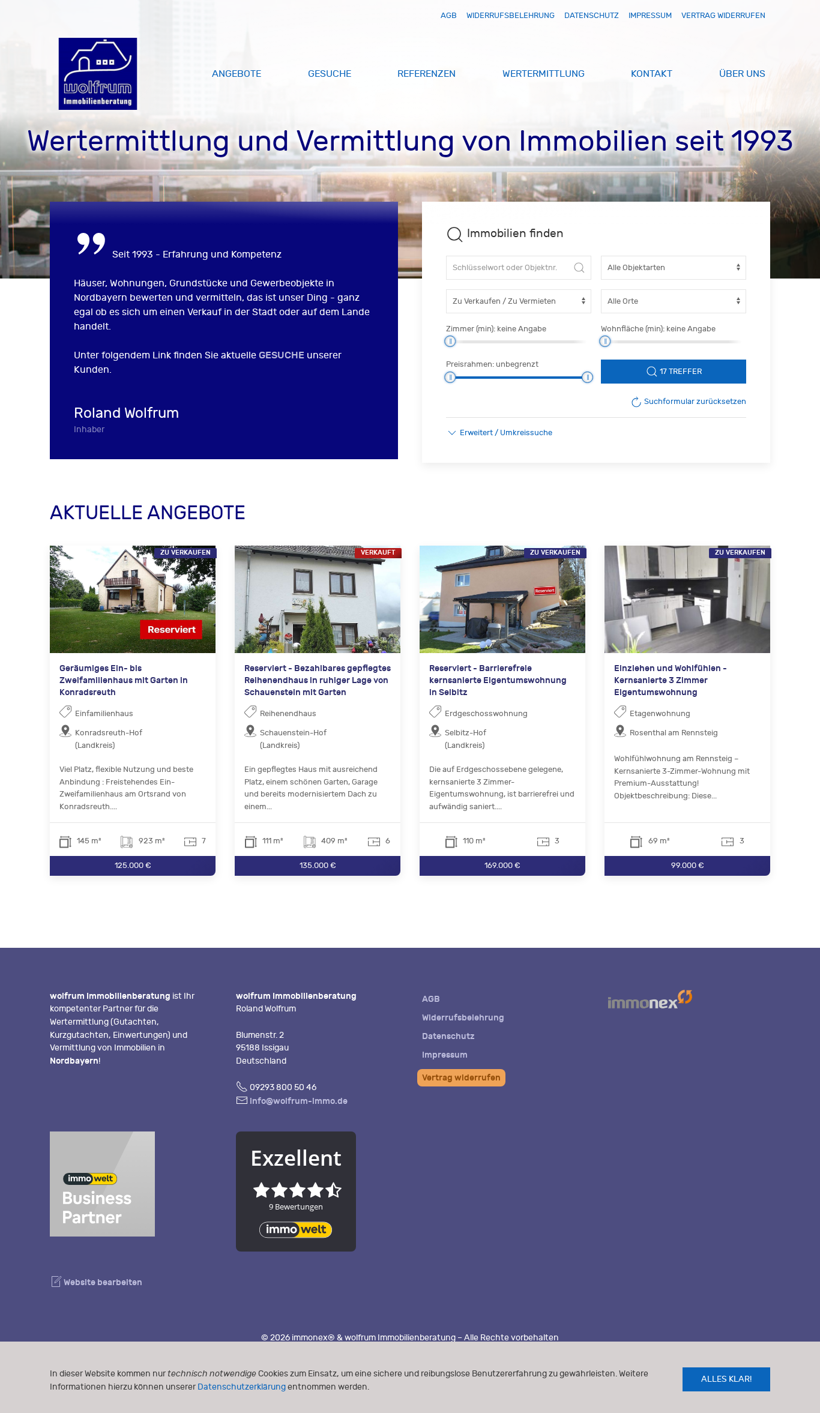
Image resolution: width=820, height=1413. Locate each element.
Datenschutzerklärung (241, 1387)
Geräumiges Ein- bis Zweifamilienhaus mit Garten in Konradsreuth (123, 680)
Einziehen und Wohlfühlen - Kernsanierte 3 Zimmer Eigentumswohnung (670, 680)
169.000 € (502, 865)
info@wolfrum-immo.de (299, 1101)
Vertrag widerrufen (723, 15)
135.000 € (318, 865)
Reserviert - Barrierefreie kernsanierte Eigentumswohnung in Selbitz (498, 680)
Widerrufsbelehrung (510, 15)
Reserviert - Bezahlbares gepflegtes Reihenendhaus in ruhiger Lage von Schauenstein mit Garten (317, 680)
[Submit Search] (579, 268)
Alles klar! (726, 1379)
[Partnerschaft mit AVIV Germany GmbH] (102, 1183)
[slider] (450, 341)
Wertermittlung (543, 73)
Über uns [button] (742, 73)
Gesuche (329, 73)
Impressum (650, 15)
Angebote (236, 73)
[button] (499, 433)
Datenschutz (591, 15)
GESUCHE (281, 355)
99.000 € (687, 865)
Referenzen (426, 73)
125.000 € (133, 865)
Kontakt (651, 73)
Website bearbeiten (102, 1282)
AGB (449, 15)
